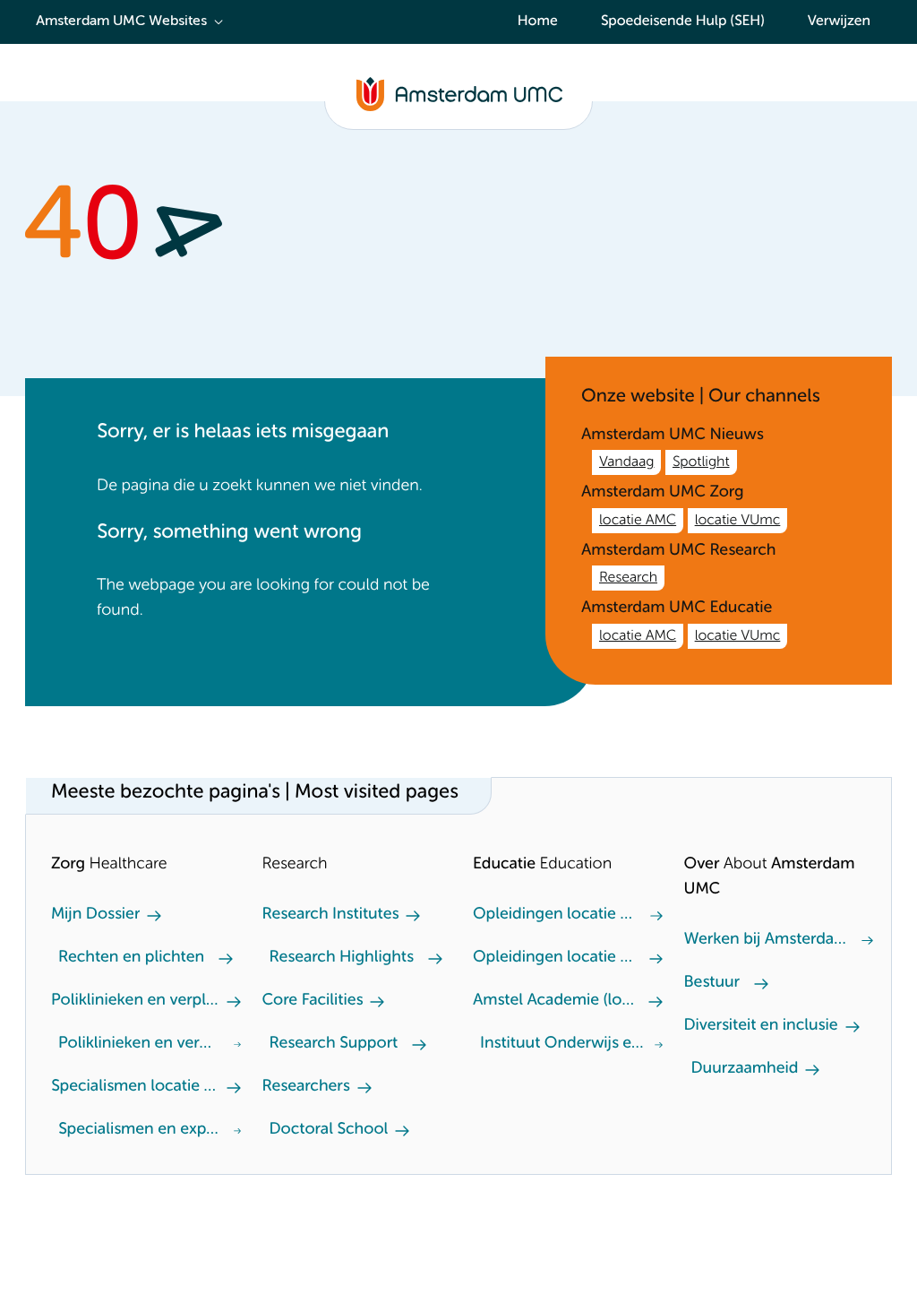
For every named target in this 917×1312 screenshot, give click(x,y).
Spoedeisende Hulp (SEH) (683, 21)
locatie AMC (637, 521)
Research (628, 578)
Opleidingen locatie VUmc (554, 915)
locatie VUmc (738, 521)
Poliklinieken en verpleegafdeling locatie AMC (135, 1001)
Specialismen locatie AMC (135, 1087)
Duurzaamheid (745, 1069)
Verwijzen (839, 21)
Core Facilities (313, 1001)
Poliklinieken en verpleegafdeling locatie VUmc (138, 1044)
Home (538, 21)
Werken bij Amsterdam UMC (766, 940)
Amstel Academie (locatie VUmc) (557, 1001)
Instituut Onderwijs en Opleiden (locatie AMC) (563, 1044)
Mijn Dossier (95, 915)
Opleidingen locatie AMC (554, 958)
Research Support (334, 1044)
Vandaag (626, 462)
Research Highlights (342, 958)
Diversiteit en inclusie (761, 1026)
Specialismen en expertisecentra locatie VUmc (142, 1130)
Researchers (306, 1087)
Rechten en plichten (131, 958)
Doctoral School (329, 1130)
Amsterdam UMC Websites (121, 21)
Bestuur (712, 983)
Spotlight (701, 462)
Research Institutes (330, 915)
